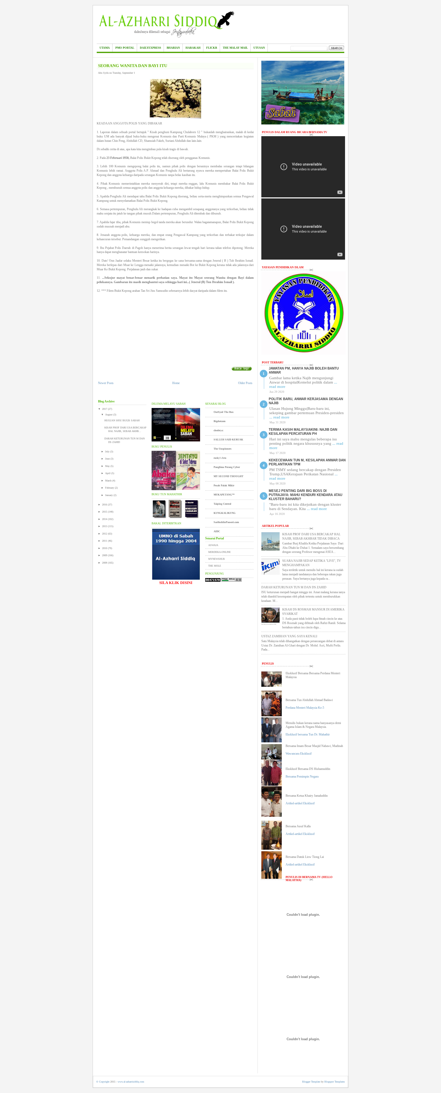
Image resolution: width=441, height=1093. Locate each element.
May (108, 466)
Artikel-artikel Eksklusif (300, 803)
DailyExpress (150, 47)
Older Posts (245, 383)
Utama (105, 47)
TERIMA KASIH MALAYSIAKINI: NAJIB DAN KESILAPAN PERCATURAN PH (303, 432)
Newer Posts (106, 383)
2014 (105, 519)
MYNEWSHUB (216, 558)
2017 (105, 409)
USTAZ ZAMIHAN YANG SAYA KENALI (289, 636)
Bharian (173, 47)
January (109, 495)
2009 (105, 555)
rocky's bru (220, 457)
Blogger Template (311, 1081)
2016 (105, 504)
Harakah (193, 47)
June (108, 458)
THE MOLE (214, 565)
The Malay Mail (235, 47)
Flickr (211, 47)
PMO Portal (124, 47)
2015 (105, 511)
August (109, 414)
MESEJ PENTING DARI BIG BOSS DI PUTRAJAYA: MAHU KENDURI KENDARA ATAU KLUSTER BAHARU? (305, 495)
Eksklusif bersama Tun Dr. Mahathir (308, 734)
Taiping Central (222, 503)
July (107, 451)
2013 (105, 526)
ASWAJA (213, 545)
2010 (105, 548)
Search (336, 48)
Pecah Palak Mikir (224, 485)
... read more (279, 417)
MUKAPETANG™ (224, 494)
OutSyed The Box (224, 412)
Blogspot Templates (334, 1081)
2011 (105, 540)
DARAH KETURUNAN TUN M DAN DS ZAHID (293, 587)
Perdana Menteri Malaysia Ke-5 (305, 707)
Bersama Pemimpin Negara (302, 776)
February (110, 487)
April (108, 473)
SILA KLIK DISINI (175, 583)
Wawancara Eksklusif (299, 753)
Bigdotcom (219, 421)
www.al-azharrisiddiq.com (131, 1081)
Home (176, 383)
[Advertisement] (175, 328)
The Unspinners (222, 448)
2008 (105, 562)
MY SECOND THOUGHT (228, 476)
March (108, 480)
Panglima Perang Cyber (227, 467)
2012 (105, 533)
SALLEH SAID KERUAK (228, 439)
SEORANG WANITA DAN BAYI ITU (132, 65)
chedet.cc (218, 430)
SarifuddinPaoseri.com (226, 522)
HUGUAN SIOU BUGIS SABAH (122, 420)
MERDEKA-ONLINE (219, 552)
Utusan (259, 47)
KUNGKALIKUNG (225, 513)
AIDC (217, 531)
